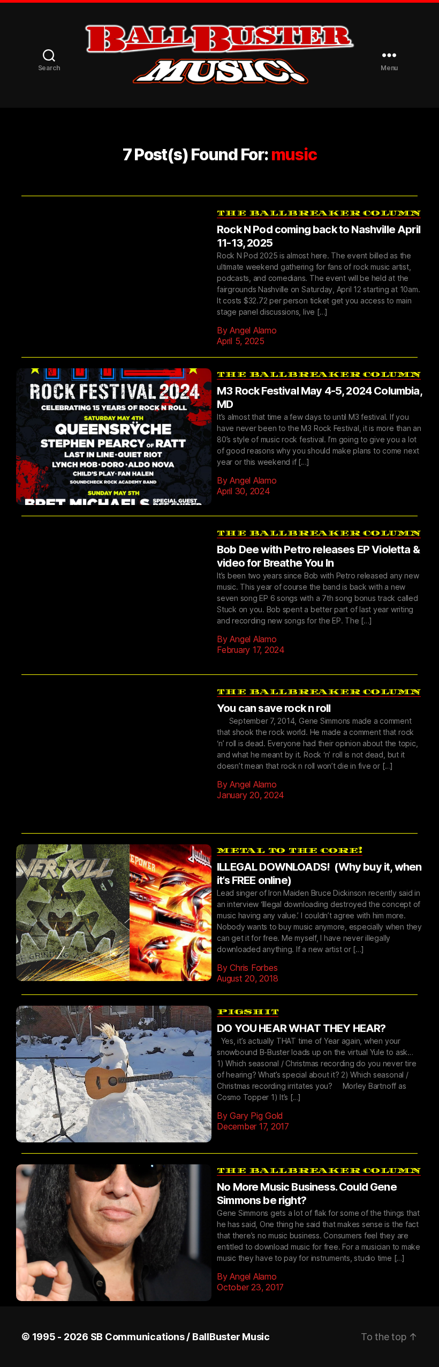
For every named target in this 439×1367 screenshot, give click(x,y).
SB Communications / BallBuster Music (180, 1320)
